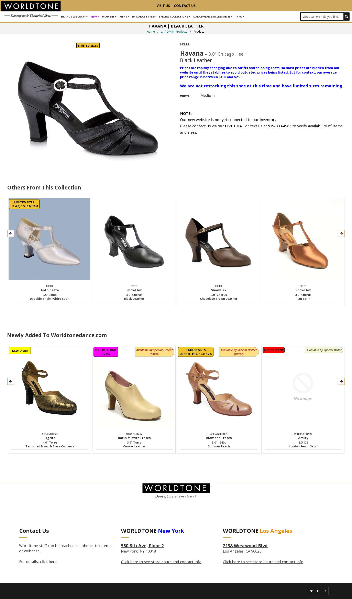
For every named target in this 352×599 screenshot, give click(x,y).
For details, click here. (38, 561)
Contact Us (185, 5)
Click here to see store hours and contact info (161, 561)
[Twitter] (311, 591)
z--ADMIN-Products (174, 31)
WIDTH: (185, 96)
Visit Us (163, 5)
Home (151, 31)
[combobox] (325, 16)
